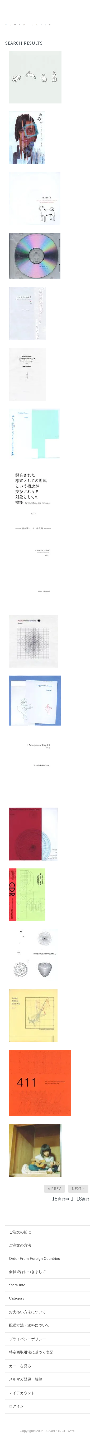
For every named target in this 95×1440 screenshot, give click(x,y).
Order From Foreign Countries (34, 1258)
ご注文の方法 (20, 1245)
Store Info (17, 1285)
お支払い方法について (27, 1312)
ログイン (16, 1406)
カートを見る (20, 1366)
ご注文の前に (20, 1232)
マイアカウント (22, 1393)
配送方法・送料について (29, 1325)
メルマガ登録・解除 (25, 1379)
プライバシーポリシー (27, 1339)
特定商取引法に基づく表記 (31, 1352)
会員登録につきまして (27, 1272)
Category (16, 1298)
